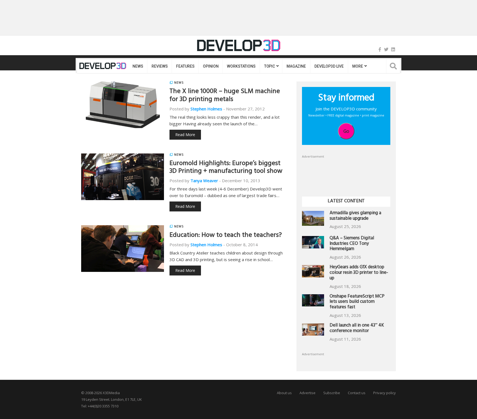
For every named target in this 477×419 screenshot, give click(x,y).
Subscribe (331, 392)
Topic (269, 66)
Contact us (356, 392)
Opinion (210, 66)
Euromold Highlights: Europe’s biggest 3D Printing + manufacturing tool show (225, 168)
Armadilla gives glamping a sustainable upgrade (355, 216)
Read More (185, 134)
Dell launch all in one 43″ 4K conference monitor (357, 329)
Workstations (241, 66)
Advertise (308, 392)
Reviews (160, 66)
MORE (357, 66)
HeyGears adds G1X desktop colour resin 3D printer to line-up (359, 273)
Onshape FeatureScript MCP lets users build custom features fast (357, 302)
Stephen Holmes (206, 109)
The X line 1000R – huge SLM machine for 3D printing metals (224, 96)
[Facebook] (380, 49)
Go (346, 131)
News (137, 66)
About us (284, 392)
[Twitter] (386, 49)
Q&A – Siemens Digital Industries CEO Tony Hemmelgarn (352, 244)
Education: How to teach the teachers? (225, 235)
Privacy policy (384, 392)
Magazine (296, 66)
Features (185, 66)
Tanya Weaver (204, 180)
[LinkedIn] (393, 49)
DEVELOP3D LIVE (329, 66)
